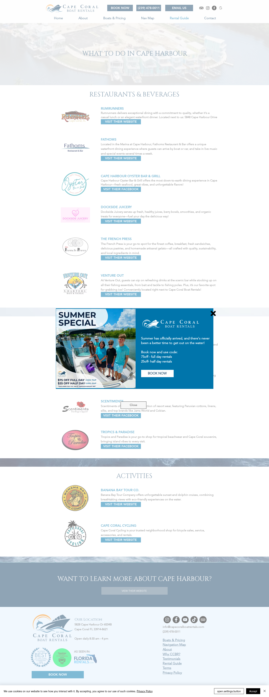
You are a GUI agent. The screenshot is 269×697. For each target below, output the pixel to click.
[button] (213, 313)
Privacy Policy (145, 691)
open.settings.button (229, 691)
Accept (253, 691)
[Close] (264, 691)
